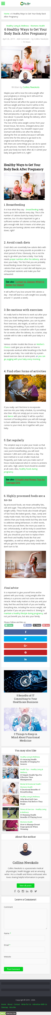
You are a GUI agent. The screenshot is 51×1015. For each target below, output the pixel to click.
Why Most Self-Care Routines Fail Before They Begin (31, 801)
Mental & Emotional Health (30, 784)
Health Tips (24, 769)
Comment (8, 907)
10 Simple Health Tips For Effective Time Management (31, 777)
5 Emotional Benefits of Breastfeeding (30, 790)
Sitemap (4, 1007)
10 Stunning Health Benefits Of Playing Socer (31, 816)
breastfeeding (32, 209)
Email (7, 945)
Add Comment (23, 39)
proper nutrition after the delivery (24, 259)
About (9, 1004)
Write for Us (26, 1004)
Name (7, 933)
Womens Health (38, 25)
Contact (17, 1004)
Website (7, 956)
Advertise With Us (40, 1004)
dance (10, 416)
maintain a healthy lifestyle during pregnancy (23, 613)
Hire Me (12, 1007)
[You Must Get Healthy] (25, 3)
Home (6, 13)
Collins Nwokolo (41, 39)
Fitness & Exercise (27, 809)
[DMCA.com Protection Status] (8, 1013)
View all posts (26, 885)
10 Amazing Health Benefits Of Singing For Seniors (30, 761)
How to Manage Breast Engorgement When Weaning (30, 826)
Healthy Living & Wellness (17, 25)
